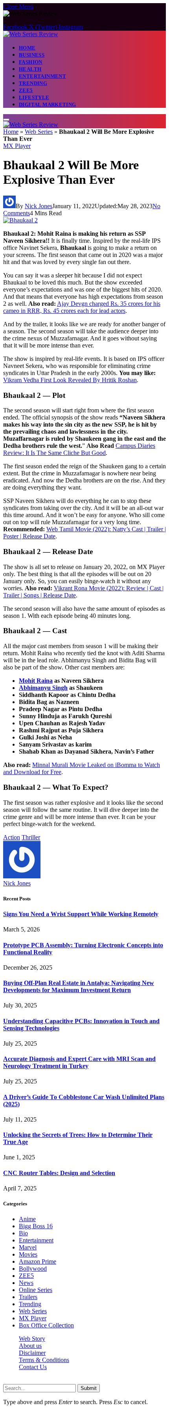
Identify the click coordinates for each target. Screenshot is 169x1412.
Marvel (28, 1247)
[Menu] (6, 119)
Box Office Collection (46, 1325)
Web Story (32, 1338)
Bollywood (33, 1268)
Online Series (35, 1289)
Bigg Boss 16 (36, 1226)
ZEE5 (26, 90)
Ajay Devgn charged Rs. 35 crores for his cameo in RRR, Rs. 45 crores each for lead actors (81, 307)
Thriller (31, 837)
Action (11, 837)
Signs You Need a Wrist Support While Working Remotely (80, 914)
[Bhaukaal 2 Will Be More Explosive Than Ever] (20, 220)
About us (30, 1345)
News (26, 1282)
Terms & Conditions (44, 1360)
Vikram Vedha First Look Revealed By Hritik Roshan (70, 380)
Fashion (30, 62)
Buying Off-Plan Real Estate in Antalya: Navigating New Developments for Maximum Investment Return (78, 986)
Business (31, 55)
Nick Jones (38, 206)
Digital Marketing (47, 104)
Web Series (39, 131)
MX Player (17, 145)
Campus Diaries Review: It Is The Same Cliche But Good (79, 449)
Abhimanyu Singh (43, 687)
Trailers (28, 1297)
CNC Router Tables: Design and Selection (59, 1173)
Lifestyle (34, 97)
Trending (33, 83)
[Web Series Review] (30, 34)
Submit (89, 1388)
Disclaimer (32, 1352)
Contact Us (33, 1367)
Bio (23, 1233)
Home (27, 48)
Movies (28, 1254)
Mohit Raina (36, 680)
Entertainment (42, 76)
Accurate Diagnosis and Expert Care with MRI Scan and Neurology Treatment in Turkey (79, 1062)
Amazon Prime (37, 1261)
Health (30, 69)
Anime (27, 1219)
